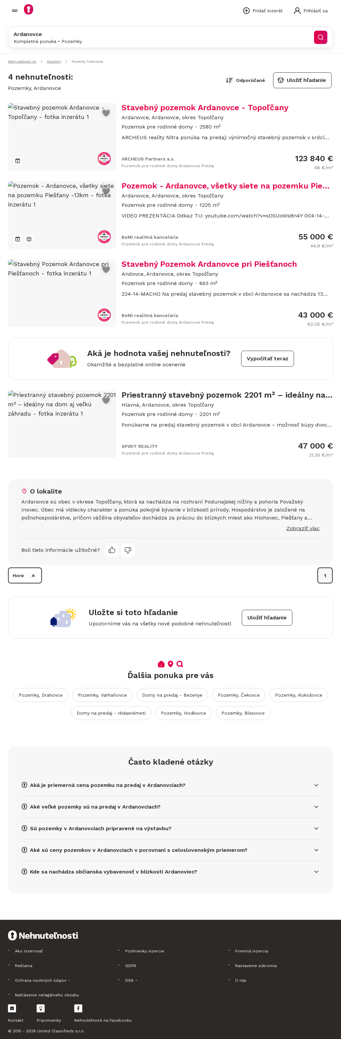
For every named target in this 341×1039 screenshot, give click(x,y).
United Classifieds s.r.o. (61, 1031)
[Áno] (112, 550)
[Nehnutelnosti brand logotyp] (14, 10)
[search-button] (320, 37)
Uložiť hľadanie (306, 80)
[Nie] (128, 550)
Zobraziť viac (303, 528)
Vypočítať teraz (267, 358)
